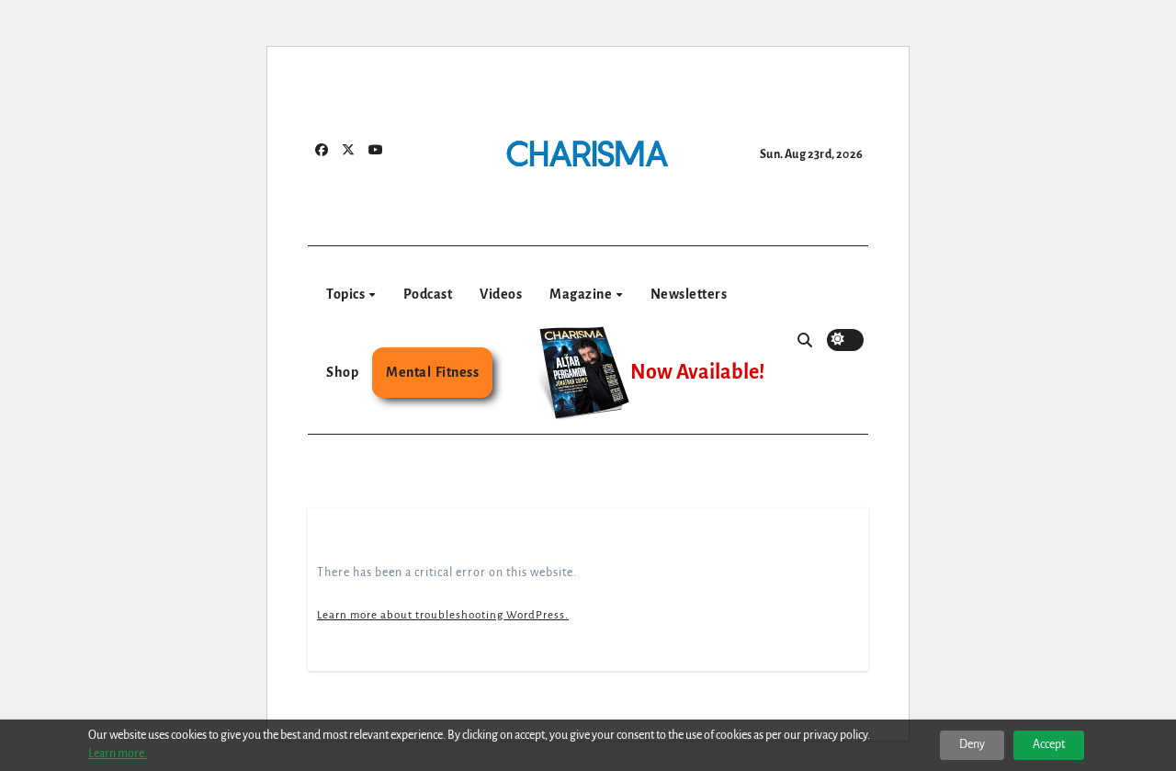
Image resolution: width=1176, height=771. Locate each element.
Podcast (428, 294)
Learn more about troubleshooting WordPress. (443, 615)
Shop (342, 372)
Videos (501, 294)
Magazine (582, 294)
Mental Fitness (432, 372)
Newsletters (689, 294)
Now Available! (697, 372)
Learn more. (117, 753)
